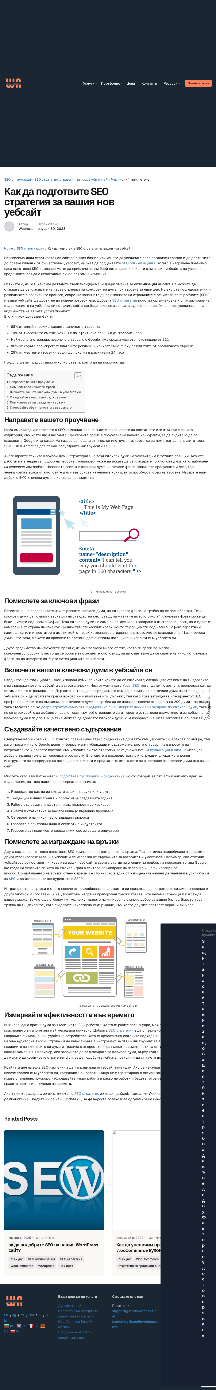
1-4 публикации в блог (162, 750)
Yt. (23, 1315)
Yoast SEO (131, 685)
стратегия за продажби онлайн (84, 179)
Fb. (6, 1315)
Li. (40, 1315)
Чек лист (118, 179)
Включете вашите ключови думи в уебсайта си (45, 392)
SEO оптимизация (18, 179)
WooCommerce (22, 1266)
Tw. (32, 1315)
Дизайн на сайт (70, 1306)
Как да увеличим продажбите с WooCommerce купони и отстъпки (152, 1247)
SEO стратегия (46, 179)
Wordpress (46, 1266)
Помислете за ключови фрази (32, 387)
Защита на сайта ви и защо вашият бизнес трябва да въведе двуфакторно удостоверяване (204, 1141)
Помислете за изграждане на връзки (37, 402)
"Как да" (17, 1259)
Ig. (15, 1315)
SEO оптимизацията (138, 263)
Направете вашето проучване (31, 382)
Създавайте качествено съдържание (38, 397)
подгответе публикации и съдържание (91, 776)
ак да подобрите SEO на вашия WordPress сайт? (53, 1247)
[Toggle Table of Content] (76, 375)
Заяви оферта (198, 83)
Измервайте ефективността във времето (41, 407)
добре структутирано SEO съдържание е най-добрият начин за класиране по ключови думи (119, 707)
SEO (12, 879)
